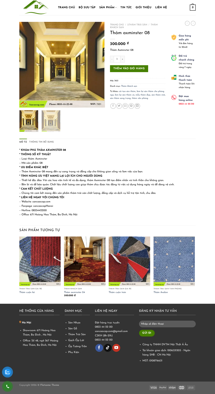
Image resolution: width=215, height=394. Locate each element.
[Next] (99, 64)
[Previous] (25, 64)
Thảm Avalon (161, 292)
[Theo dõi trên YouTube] (116, 348)
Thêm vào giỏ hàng (129, 68)
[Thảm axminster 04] (84, 261)
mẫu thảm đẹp (143, 95)
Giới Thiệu (143, 7)
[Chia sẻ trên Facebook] (113, 106)
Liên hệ (161, 7)
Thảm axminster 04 (74, 292)
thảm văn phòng (140, 98)
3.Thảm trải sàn (137, 25)
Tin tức (126, 7)
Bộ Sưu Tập (87, 7)
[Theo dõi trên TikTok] (108, 348)
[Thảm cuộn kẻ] (40, 261)
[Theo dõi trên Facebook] (99, 348)
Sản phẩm (107, 7)
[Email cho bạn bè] (125, 106)
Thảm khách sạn (129, 86)
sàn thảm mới (158, 95)
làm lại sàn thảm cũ (124, 95)
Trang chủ (66, 7)
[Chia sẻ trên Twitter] (119, 106)
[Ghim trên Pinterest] (131, 106)
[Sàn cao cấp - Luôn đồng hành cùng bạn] (36, 7)
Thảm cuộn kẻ (27, 292)
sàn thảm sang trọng (120, 98)
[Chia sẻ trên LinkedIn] (137, 106)
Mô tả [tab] (23, 142)
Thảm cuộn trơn (117, 292)
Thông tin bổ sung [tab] (41, 142)
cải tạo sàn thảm (127, 91)
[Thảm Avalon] (174, 261)
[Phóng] (23, 103)
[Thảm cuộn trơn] (129, 261)
